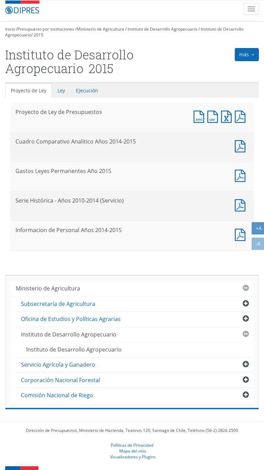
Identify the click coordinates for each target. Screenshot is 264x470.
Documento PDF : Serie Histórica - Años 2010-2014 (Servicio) (242, 204)
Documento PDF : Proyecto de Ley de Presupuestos (242, 116)
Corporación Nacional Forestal (60, 380)
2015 (38, 35)
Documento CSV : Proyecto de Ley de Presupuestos (214, 116)
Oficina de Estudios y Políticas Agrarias (71, 319)
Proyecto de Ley (28, 90)
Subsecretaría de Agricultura (58, 304)
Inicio (10, 29)
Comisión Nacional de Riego (57, 395)
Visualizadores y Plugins (133, 456)
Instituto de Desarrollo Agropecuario (162, 29)
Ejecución (87, 90)
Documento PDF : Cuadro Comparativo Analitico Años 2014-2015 (242, 145)
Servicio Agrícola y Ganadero (58, 364)
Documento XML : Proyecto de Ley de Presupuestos (200, 116)
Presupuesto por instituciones (46, 29)
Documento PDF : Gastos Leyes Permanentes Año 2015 (242, 175)
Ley (61, 90)
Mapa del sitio (132, 451)
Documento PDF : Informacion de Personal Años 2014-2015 (242, 234)
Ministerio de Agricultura (100, 29)
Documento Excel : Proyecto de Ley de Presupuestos (228, 116)
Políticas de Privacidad (132, 445)
